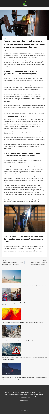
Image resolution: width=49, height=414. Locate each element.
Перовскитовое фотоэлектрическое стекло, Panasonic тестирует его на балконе (12, 262)
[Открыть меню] (3, 3)
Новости (5, 38)
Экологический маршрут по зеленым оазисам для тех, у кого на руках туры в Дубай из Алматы (24, 285)
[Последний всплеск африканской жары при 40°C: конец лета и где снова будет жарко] (24, 314)
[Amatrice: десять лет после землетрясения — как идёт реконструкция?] (24, 331)
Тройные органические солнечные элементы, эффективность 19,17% (38, 262)
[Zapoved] (24, 3)
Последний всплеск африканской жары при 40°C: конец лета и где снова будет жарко (22, 322)
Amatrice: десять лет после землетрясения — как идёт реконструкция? (19, 340)
